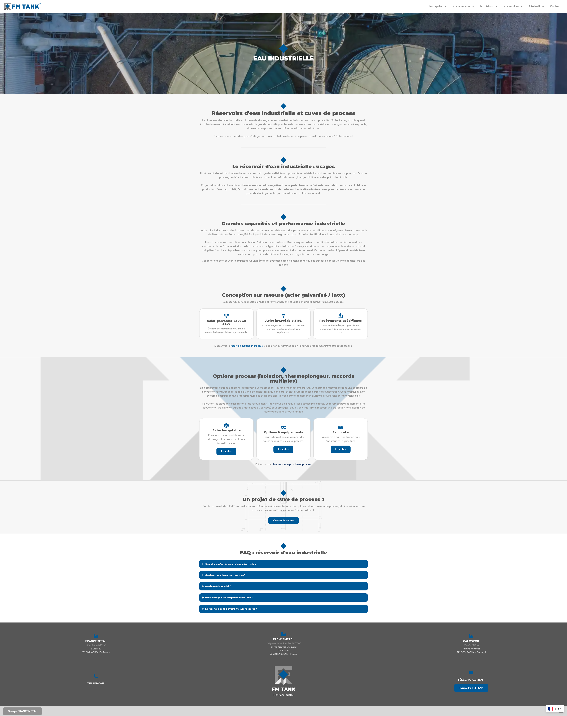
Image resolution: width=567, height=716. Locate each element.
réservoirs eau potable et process (291, 464)
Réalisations (536, 6)
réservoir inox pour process (246, 345)
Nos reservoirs (461, 6)
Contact (555, 6)
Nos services (511, 6)
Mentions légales (283, 695)
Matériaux (486, 6)
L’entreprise (435, 6)
